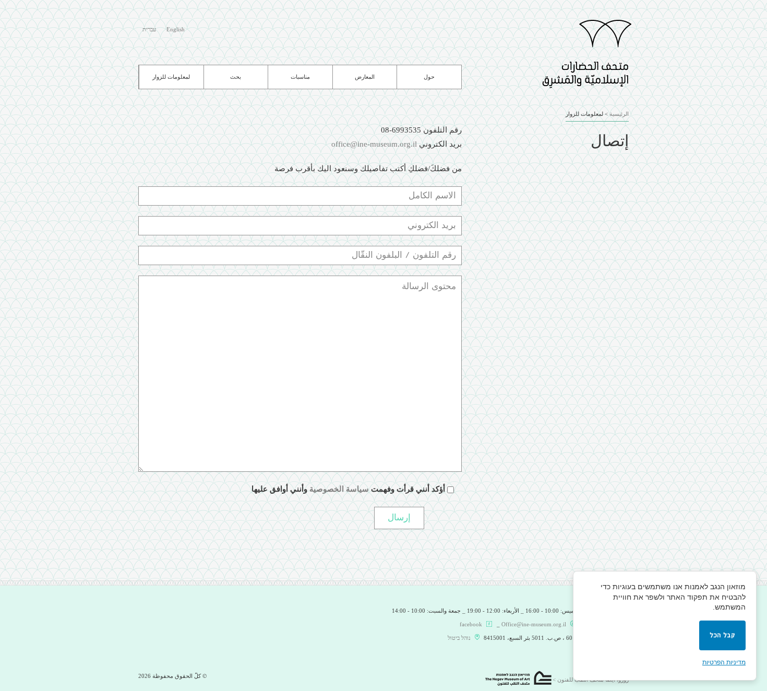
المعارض (365, 77)
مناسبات (300, 77)
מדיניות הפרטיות (724, 662)
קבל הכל (722, 635)
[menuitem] (175, 30)
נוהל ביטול (459, 638)
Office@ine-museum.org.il (533, 624)
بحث (235, 77)
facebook (471, 624)
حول (429, 77)
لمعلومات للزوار (171, 77)
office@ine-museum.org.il (374, 144)
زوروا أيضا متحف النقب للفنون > (591, 679)
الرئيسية (619, 114)
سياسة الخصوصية (339, 489)
